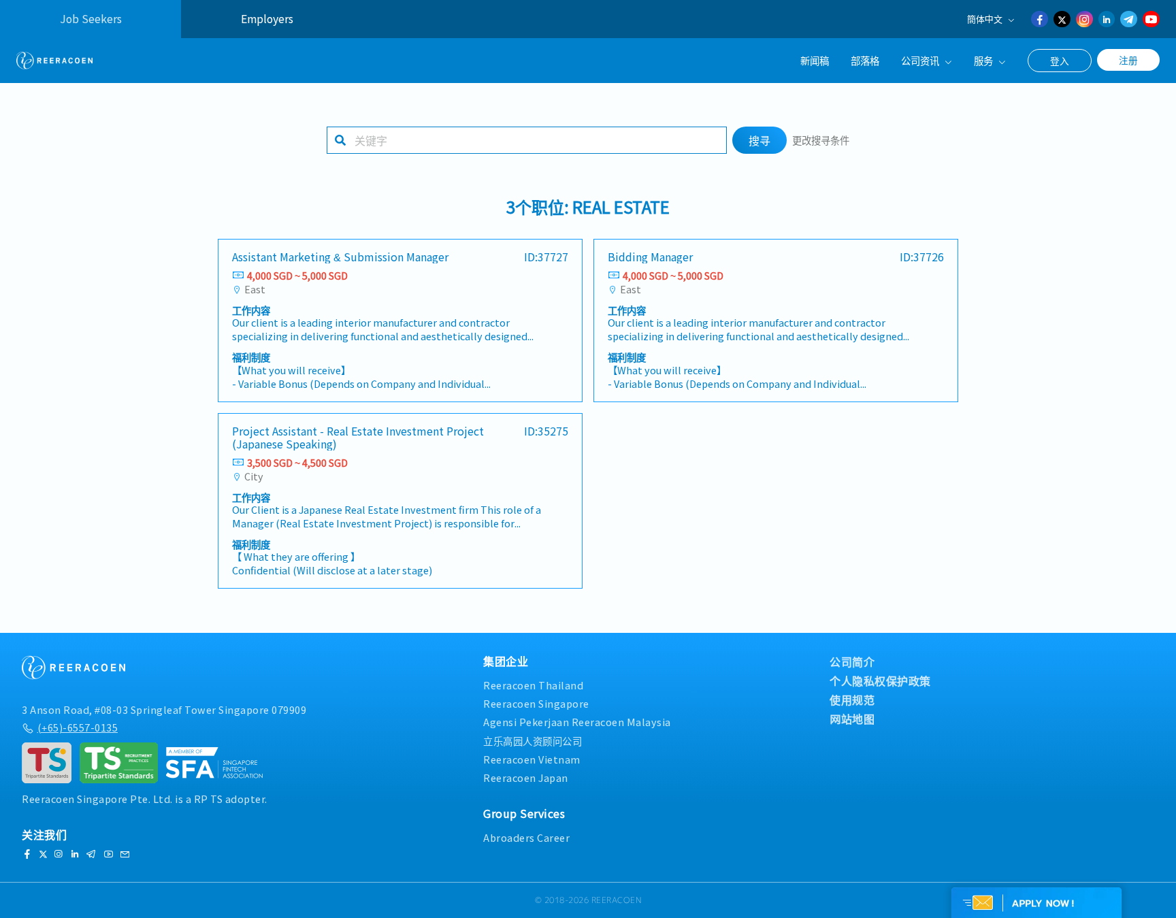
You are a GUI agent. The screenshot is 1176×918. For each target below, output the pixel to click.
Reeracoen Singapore (536, 703)
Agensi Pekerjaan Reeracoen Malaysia (577, 722)
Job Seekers (91, 19)
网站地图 (852, 718)
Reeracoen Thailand (533, 685)
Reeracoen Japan (525, 777)
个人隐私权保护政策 (880, 680)
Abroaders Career (526, 837)
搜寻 (759, 140)
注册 (1128, 60)
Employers (267, 19)
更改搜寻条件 (820, 140)
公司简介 (852, 661)
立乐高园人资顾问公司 (532, 741)
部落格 (865, 60)
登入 (1059, 60)
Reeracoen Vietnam (532, 759)
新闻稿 (814, 60)
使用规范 (852, 699)
